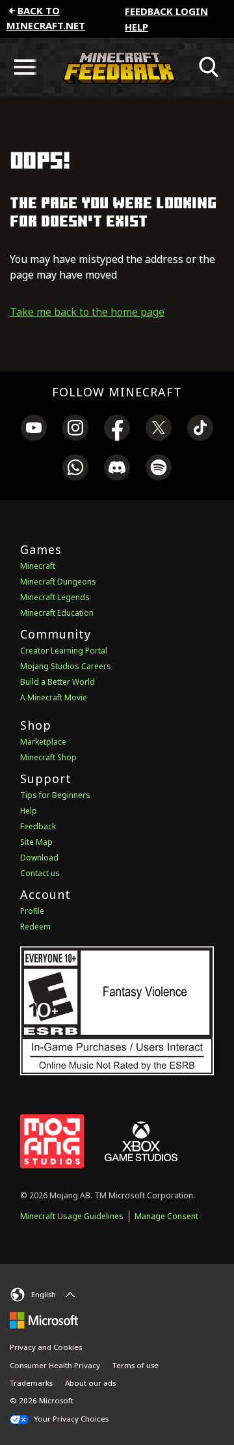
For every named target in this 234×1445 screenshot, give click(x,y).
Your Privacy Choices (70, 1419)
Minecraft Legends (55, 597)
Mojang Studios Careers (65, 666)
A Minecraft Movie (53, 697)
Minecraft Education (57, 612)
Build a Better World (57, 681)
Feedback (38, 826)
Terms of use (135, 1365)
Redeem (35, 926)
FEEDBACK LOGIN (166, 11)
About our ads (90, 1383)
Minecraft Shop (48, 757)
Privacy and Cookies (46, 1347)
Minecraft (37, 565)
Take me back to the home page (87, 312)
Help (136, 26)
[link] (34, 430)
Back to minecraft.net (45, 18)
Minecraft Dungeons (58, 581)
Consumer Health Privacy (55, 1365)
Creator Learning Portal (63, 650)
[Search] (209, 67)
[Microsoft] (44, 1320)
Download (39, 857)
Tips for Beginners (55, 795)
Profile (32, 910)
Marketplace (43, 741)
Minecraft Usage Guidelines (72, 1216)
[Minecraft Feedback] (117, 67)
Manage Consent (166, 1216)
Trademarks (31, 1383)
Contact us (40, 873)
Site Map (36, 841)
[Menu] (24, 67)
